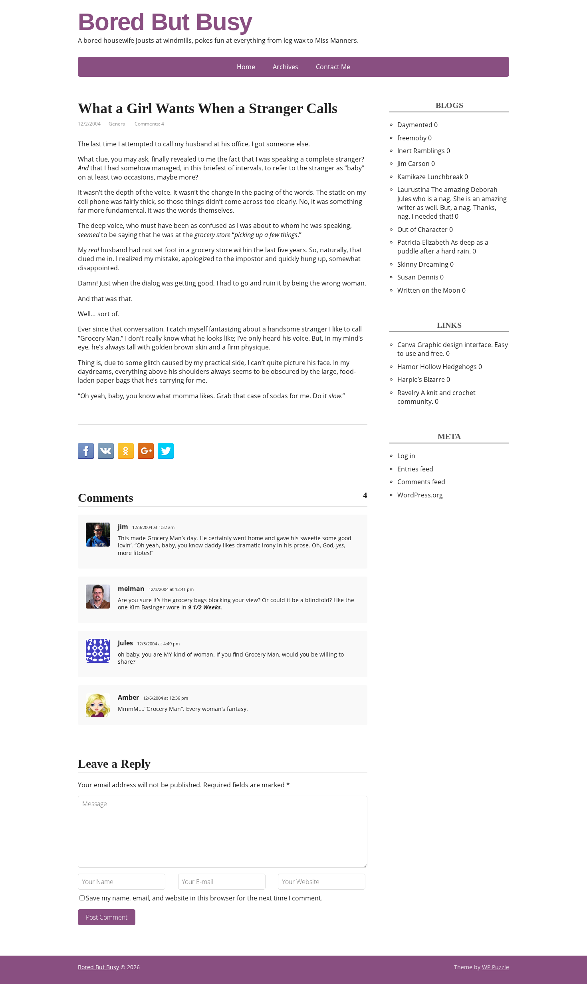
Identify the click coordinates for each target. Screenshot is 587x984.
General (118, 123)
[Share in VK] (106, 451)
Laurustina (413, 189)
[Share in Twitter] (166, 451)
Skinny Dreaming (422, 264)
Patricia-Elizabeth (423, 242)
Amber (128, 697)
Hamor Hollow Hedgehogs (437, 366)
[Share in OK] (126, 451)
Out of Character (422, 229)
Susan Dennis (417, 277)
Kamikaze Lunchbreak (430, 176)
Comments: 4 (149, 123)
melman (131, 588)
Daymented (414, 124)
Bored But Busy (165, 22)
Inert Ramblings (421, 150)
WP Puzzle (495, 967)
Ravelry (408, 392)
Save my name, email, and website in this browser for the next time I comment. (204, 898)
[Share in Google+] (146, 451)
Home (246, 66)
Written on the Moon (428, 290)
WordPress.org (420, 495)
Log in (406, 455)
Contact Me (333, 66)
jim (123, 526)
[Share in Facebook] (86, 451)
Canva (406, 344)
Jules (125, 643)
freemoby (411, 138)
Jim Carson (413, 163)
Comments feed (421, 481)
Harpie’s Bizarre (421, 379)
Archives (285, 66)
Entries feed (415, 469)
